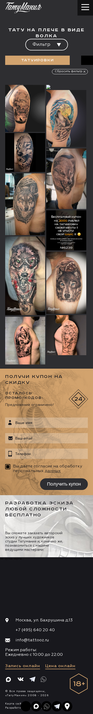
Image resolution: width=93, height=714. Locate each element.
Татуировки (37, 60)
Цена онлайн (60, 666)
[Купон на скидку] (66, 230)
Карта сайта (15, 703)
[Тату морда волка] (25, 275)
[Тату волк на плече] (66, 178)
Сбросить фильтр (68, 71)
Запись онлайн (22, 666)
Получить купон (64, 484)
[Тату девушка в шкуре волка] (66, 87)
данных (53, 471)
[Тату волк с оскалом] (25, 152)
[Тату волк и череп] (66, 335)
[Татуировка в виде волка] (25, 204)
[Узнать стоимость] (31, 96)
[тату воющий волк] (66, 118)
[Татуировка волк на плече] (25, 108)
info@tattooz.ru (32, 640)
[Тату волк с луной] (66, 283)
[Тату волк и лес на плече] (25, 341)
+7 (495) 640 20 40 (35, 630)
